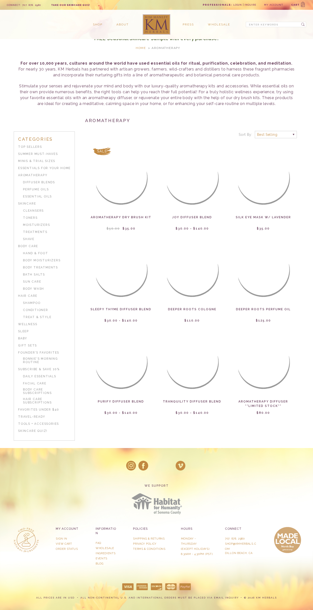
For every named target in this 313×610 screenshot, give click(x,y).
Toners (30, 217)
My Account (273, 4)
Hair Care (27, 296)
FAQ (98, 543)
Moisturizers (36, 225)
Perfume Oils (36, 189)
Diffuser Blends (39, 182)
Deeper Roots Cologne (192, 309)
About (122, 24)
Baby (22, 338)
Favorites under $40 (38, 409)
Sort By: (245, 135)
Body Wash (33, 288)
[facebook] (143, 466)
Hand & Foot (35, 253)
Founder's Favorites (38, 352)
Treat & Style (37, 317)
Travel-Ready (31, 416)
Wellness (27, 324)
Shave (28, 239)
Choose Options (192, 182)
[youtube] (180, 466)
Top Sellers (30, 147)
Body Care (28, 246)
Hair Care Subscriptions (37, 400)
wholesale (219, 24)
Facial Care (34, 383)
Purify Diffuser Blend (121, 401)
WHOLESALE (105, 548)
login (237, 4)
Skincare (27, 203)
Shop (97, 24)
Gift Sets (27, 345)
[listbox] (276, 134)
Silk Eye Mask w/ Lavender (263, 217)
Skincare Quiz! (32, 431)
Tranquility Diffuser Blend (192, 401)
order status (67, 549)
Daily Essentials (39, 376)
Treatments (35, 232)
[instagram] (131, 466)
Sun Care (32, 281)
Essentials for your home (44, 168)
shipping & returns (149, 538)
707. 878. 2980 (235, 538)
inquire (250, 4)
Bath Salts (34, 274)
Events (101, 558)
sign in (61, 538)
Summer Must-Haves (38, 154)
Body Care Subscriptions (37, 391)
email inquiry (226, 597)
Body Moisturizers (42, 260)
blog (99, 563)
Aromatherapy (32, 175)
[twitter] (156, 466)
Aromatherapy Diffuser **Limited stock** (263, 404)
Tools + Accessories (38, 424)
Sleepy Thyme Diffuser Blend (120, 309)
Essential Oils (37, 196)
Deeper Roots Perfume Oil (263, 309)
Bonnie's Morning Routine (40, 360)
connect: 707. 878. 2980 (24, 5)
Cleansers (33, 210)
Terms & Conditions (149, 549)
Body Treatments (40, 267)
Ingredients (106, 553)
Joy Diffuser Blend (192, 217)
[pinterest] (168, 466)
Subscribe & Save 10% (39, 369)
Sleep (23, 331)
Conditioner (35, 310)
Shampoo (32, 303)
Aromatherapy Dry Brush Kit (121, 217)
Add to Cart (121, 182)
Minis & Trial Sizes (36, 161)
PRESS (188, 24)
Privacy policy (144, 543)
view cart (64, 543)
